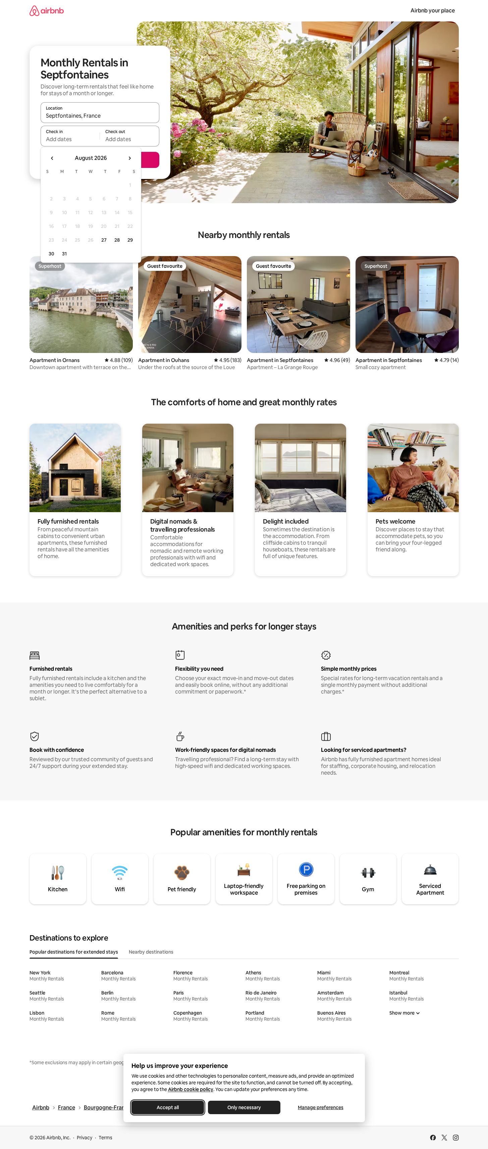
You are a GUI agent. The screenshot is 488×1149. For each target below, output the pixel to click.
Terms (105, 1138)
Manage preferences (320, 1107)
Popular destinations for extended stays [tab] (74, 952)
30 (51, 254)
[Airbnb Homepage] (47, 10)
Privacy (84, 1138)
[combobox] (100, 116)
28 (117, 240)
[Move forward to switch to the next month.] (129, 158)
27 (104, 240)
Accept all (168, 1107)
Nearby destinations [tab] (151, 952)
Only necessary (244, 1107)
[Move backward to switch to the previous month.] (52, 158)
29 (130, 240)
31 (64, 254)
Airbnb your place (433, 10)
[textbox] (70, 139)
